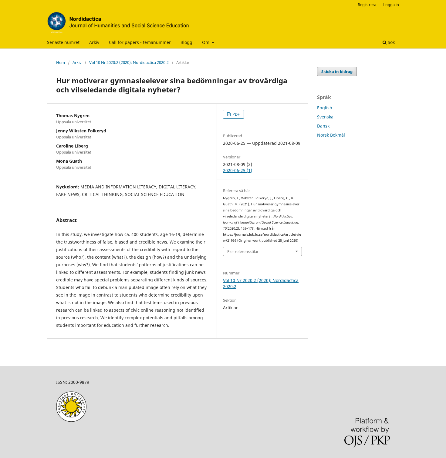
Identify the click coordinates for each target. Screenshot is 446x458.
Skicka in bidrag (337, 71)
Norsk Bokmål (331, 135)
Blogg (186, 42)
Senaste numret (63, 42)
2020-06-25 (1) (237, 170)
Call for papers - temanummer (140, 42)
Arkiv (94, 42)
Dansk (323, 126)
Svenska (325, 117)
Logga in (391, 4)
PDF (235, 114)
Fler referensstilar (242, 251)
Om (206, 42)
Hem (60, 62)
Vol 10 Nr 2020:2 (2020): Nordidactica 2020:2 (129, 62)
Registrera (367, 4)
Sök (391, 42)
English (324, 108)
